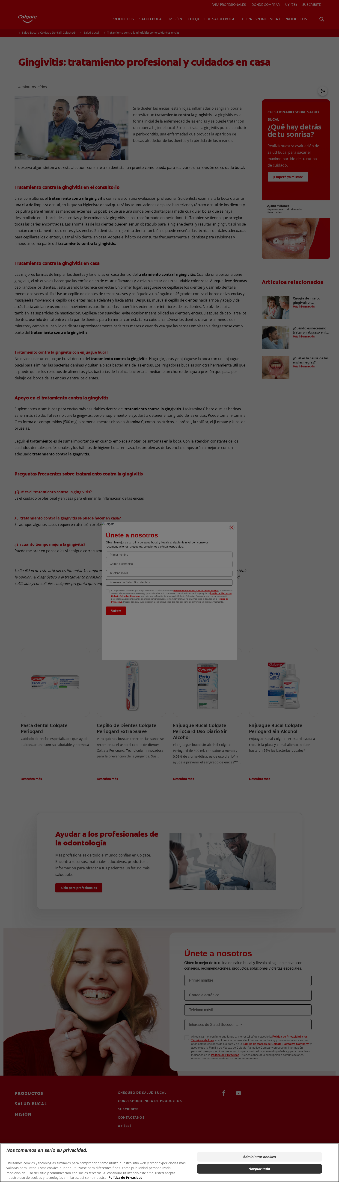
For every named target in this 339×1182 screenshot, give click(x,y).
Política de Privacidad (125, 1177)
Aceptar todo (259, 1169)
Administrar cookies (259, 1157)
